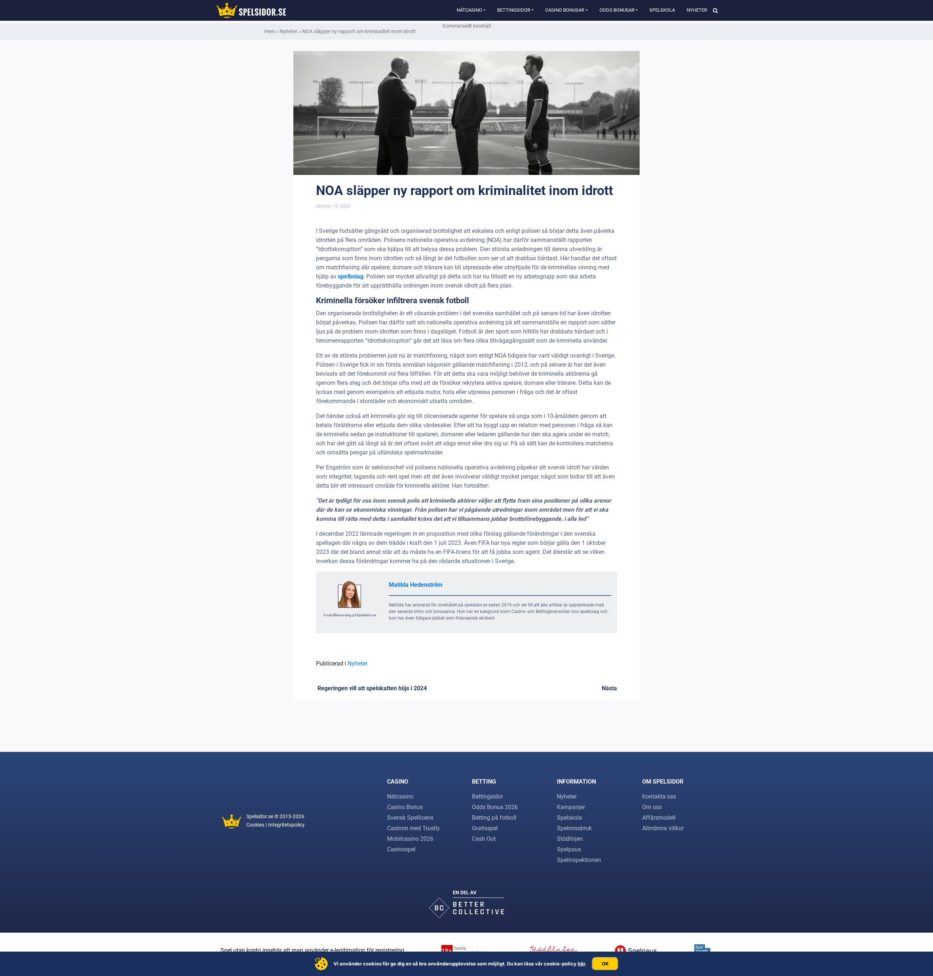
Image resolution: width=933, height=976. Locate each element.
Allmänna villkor (663, 828)
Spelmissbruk (574, 828)
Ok (605, 964)
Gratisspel (485, 828)
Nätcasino (469, 10)
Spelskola (662, 10)
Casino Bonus (405, 807)
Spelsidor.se (259, 816)
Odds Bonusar (617, 10)
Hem (269, 31)
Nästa (609, 688)
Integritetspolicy (286, 825)
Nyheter (697, 10)
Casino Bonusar (564, 10)
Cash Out (484, 838)
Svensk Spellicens (410, 817)
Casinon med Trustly (413, 828)
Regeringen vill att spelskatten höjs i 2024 (371, 688)
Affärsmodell (659, 817)
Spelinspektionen (579, 859)
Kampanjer (571, 807)
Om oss (652, 807)
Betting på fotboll (494, 817)
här (581, 964)
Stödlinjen (570, 838)
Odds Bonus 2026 (495, 807)
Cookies (255, 825)
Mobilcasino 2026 (410, 838)
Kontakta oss (659, 796)
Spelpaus (569, 849)
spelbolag (350, 276)
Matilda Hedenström (415, 584)
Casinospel (401, 849)
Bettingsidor (513, 10)
